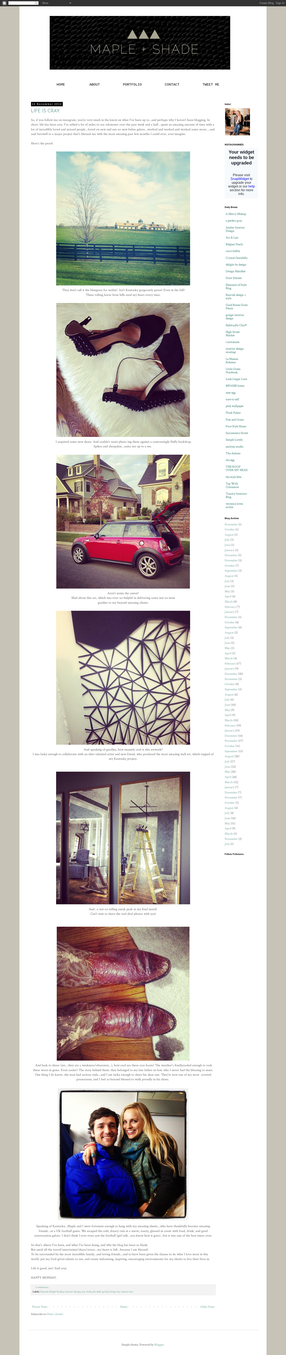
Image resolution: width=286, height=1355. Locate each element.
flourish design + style (236, 296)
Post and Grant (235, 420)
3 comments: (42, 1287)
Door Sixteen (234, 278)
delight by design (236, 265)
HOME (62, 85)
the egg (230, 460)
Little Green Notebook (233, 370)
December (231, 555)
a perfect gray (234, 221)
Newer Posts (39, 1307)
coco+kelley (233, 251)
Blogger (159, 1345)
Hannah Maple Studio (51, 1291)
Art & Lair (232, 238)
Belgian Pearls (234, 244)
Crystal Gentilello (236, 258)
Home (124, 1307)
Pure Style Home (236, 426)
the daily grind (100, 1291)
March (229, 602)
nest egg (231, 393)
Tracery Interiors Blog (236, 495)
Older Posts (207, 1307)
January (229, 550)
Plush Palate (233, 413)
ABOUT (94, 85)
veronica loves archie (234, 505)
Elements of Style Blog (236, 286)
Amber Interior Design (235, 229)
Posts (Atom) (55, 1314)
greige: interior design (235, 316)
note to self (232, 399)
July (227, 540)
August (229, 535)
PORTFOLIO (132, 85)
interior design (73, 1291)
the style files (233, 477)
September (231, 571)
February (230, 607)
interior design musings (235, 350)
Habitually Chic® (236, 325)
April (228, 596)
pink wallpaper (235, 406)
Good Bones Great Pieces (237, 306)
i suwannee (232, 342)
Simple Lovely (234, 440)
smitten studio (234, 447)
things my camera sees (121, 1291)
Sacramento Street (237, 433)
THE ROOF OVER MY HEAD (237, 468)
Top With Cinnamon (232, 485)
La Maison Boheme (232, 360)
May (227, 591)
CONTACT (172, 85)
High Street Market (233, 333)
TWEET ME (210, 85)
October (230, 529)
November (231, 524)
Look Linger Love (236, 379)
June (227, 545)
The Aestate (233, 453)
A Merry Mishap (236, 214)
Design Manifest (236, 271)
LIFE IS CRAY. (45, 111)
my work (86, 1291)
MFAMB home (235, 386)
